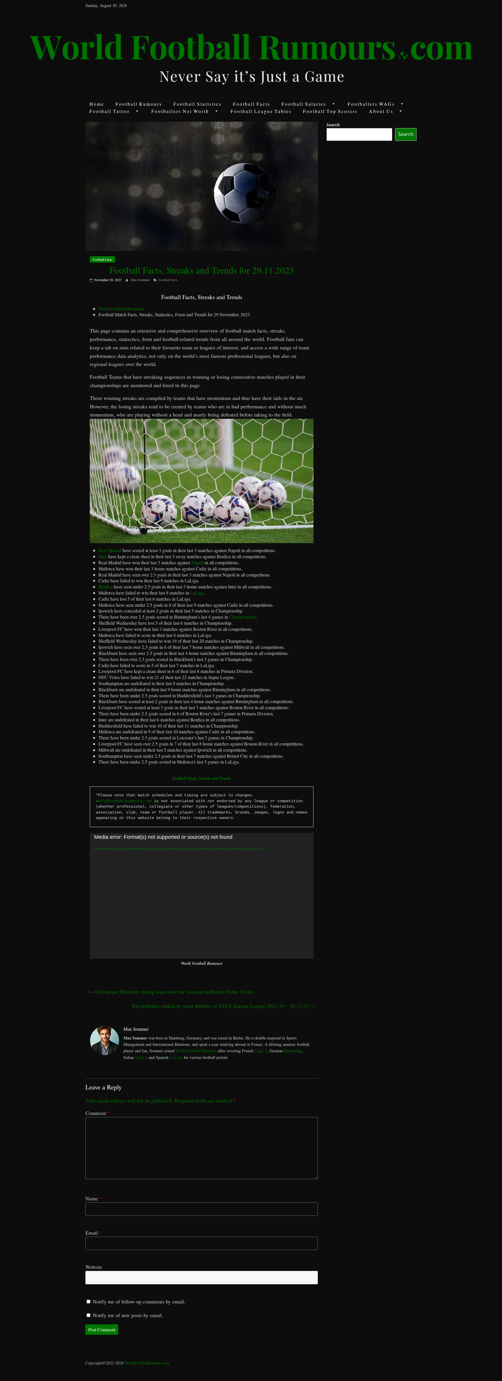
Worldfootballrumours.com (124, 801)
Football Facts (251, 104)
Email (93, 1232)
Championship (242, 617)
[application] (201, 896)
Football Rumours (139, 104)
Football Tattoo (109, 111)
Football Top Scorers (330, 111)
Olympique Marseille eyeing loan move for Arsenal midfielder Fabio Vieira (170, 991)
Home (96, 104)
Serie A (141, 1057)
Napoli (197, 562)
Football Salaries (304, 104)
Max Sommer (140, 279)
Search (333, 124)
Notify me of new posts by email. (128, 1315)
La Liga (176, 1057)
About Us (381, 111)
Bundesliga (293, 1050)
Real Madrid (109, 550)
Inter (102, 556)
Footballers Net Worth (180, 111)
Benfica (105, 586)
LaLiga (197, 593)
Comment (97, 1112)
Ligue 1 (260, 1050)
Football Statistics (197, 104)
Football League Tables (261, 111)
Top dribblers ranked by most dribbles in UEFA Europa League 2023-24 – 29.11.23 (223, 1005)
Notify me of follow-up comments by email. (139, 1301)
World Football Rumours (121, 309)
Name (93, 1198)
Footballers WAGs (371, 104)
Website (93, 1266)
